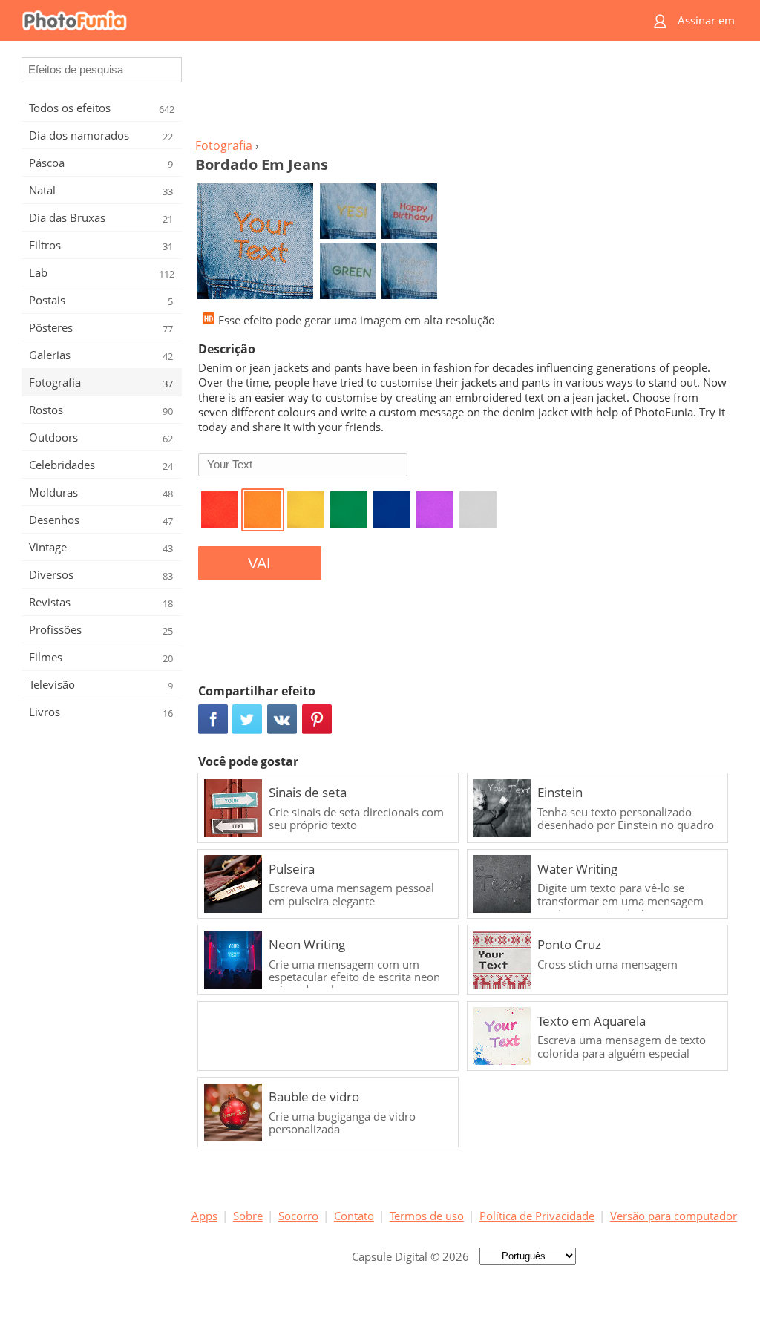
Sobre (248, 1215)
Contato (354, 1215)
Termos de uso (427, 1215)
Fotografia (223, 145)
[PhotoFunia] (323, 20)
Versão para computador (673, 1215)
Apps (204, 1215)
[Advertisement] (464, 93)
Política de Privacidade (536, 1215)
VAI (259, 563)
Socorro (298, 1215)
